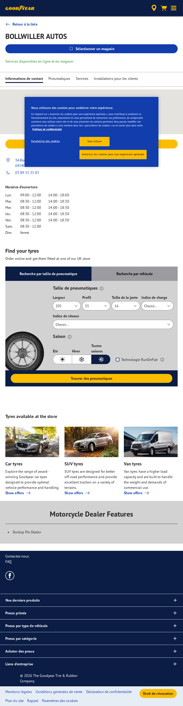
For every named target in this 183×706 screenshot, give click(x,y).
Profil (86, 297)
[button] (174, 8)
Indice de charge (154, 297)
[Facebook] (10, 575)
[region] (91, 132)
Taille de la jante (125, 297)
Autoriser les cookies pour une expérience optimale (113, 154)
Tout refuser (94, 141)
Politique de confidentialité (47, 129)
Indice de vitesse (66, 316)
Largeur (59, 297)
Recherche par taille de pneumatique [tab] (48, 273)
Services (82, 78)
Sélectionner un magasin (95, 49)
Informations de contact (24, 78)
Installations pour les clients (116, 78)
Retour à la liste (24, 24)
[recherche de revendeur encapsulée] (153, 8)
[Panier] (164, 8)
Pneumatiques (59, 78)
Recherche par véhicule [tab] (134, 273)
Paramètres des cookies (45, 141)
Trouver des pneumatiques (91, 378)
